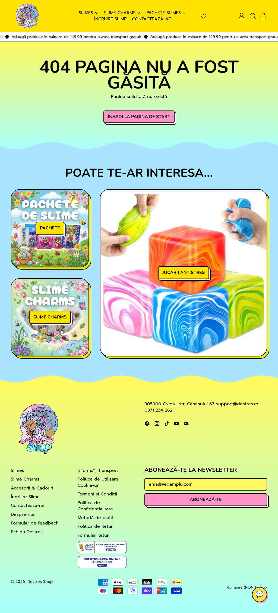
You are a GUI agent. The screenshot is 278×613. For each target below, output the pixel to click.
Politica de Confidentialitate (95, 506)
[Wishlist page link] (203, 16)
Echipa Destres (27, 532)
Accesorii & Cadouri (32, 488)
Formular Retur (93, 535)
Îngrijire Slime (110, 19)
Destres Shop (40, 581)
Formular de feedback (34, 523)
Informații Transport (98, 470)
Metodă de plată (95, 517)
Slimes (17, 470)
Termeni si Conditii (97, 494)
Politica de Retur (95, 526)
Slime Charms (25, 479)
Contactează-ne (151, 19)
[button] (252, 16)
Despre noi (22, 514)
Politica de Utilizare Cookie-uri (98, 482)
